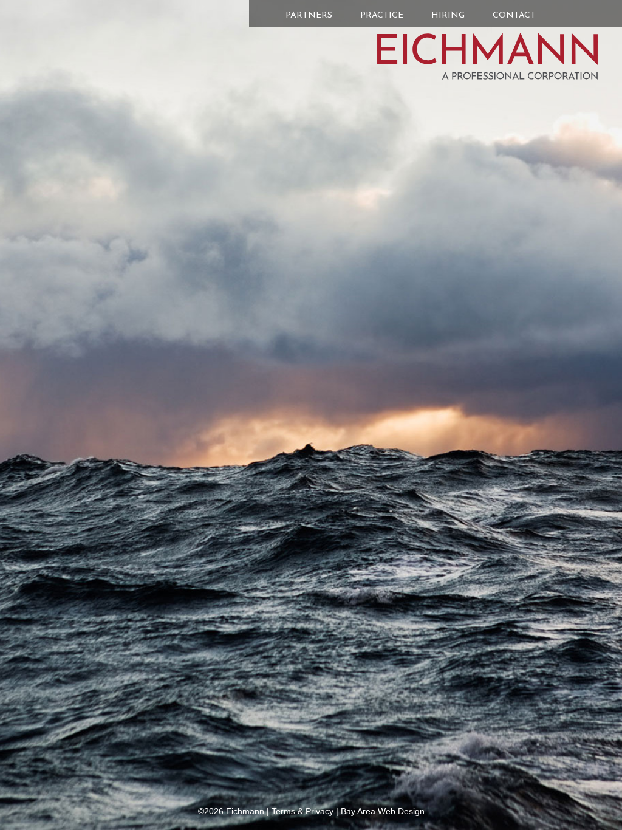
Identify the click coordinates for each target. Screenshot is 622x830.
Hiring (448, 15)
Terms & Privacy (302, 811)
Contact (514, 15)
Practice (381, 15)
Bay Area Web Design (383, 811)
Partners (308, 15)
